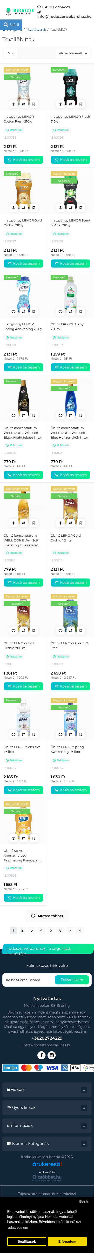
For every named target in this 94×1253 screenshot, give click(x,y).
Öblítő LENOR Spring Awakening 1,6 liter (67, 749)
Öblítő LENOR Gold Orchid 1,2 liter (66, 538)
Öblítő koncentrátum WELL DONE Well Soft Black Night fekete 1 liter (23, 432)
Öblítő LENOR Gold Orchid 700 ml (19, 645)
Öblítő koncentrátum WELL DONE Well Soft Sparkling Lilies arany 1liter (21, 540)
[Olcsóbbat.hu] (47, 1178)
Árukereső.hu (47, 1172)
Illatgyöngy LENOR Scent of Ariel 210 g (70, 222)
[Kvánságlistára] (34, 104)
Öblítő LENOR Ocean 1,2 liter (69, 645)
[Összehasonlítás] (24, 104)
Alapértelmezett (71, 53)
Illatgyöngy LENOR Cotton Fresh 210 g (19, 119)
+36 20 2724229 (55, 7)
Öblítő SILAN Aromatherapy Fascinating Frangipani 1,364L (22, 856)
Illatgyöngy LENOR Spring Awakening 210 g (23, 326)
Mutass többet (50, 916)
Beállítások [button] (27, 1241)
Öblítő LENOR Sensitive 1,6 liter (22, 749)
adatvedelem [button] (18, 1227)
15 (9, 53)
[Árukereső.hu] (47, 1166)
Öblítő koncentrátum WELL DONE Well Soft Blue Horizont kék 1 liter (69, 432)
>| (79, 930)
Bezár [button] (83, 1201)
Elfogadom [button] (67, 1241)
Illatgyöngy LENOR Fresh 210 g (70, 119)
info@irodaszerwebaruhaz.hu (64, 16)
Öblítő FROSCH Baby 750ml (67, 326)
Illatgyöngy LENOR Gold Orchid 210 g (23, 222)
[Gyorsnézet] (13, 104)
